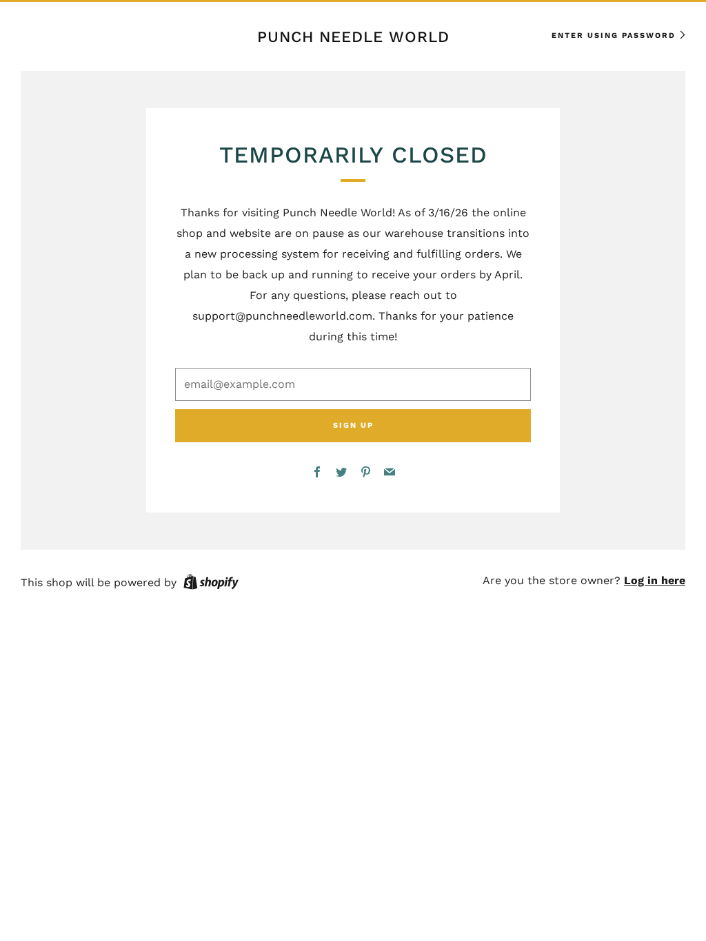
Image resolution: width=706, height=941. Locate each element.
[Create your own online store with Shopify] (211, 584)
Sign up (353, 425)
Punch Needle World (353, 36)
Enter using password (614, 35)
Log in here (654, 580)
